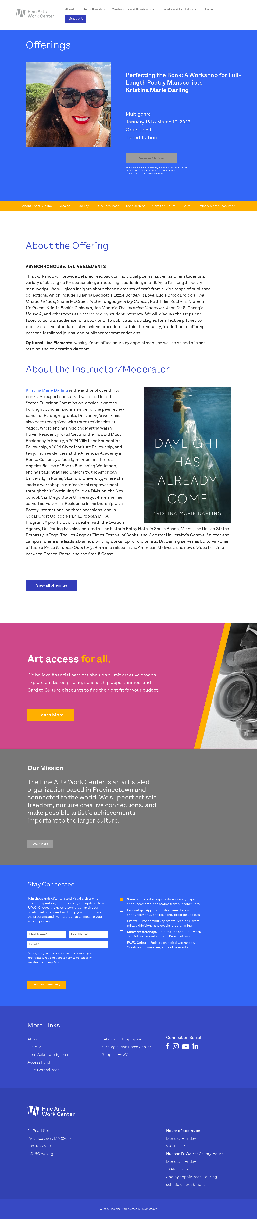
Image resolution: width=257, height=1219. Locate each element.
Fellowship (111, 1039)
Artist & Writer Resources (216, 206)
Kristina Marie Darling (47, 390)
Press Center (139, 1047)
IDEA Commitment (44, 1070)
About (33, 1039)
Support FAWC (115, 1054)
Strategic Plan (114, 1047)
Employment (133, 1039)
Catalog (65, 206)
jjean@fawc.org (135, 173)
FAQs (186, 206)
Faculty (83, 206)
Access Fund (38, 1062)
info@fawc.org (40, 1153)
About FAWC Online (37, 206)
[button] (50, 715)
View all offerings (51, 585)
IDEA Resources (107, 206)
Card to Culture (164, 206)
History (34, 1047)
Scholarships (135, 206)
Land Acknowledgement (49, 1054)
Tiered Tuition (141, 137)
